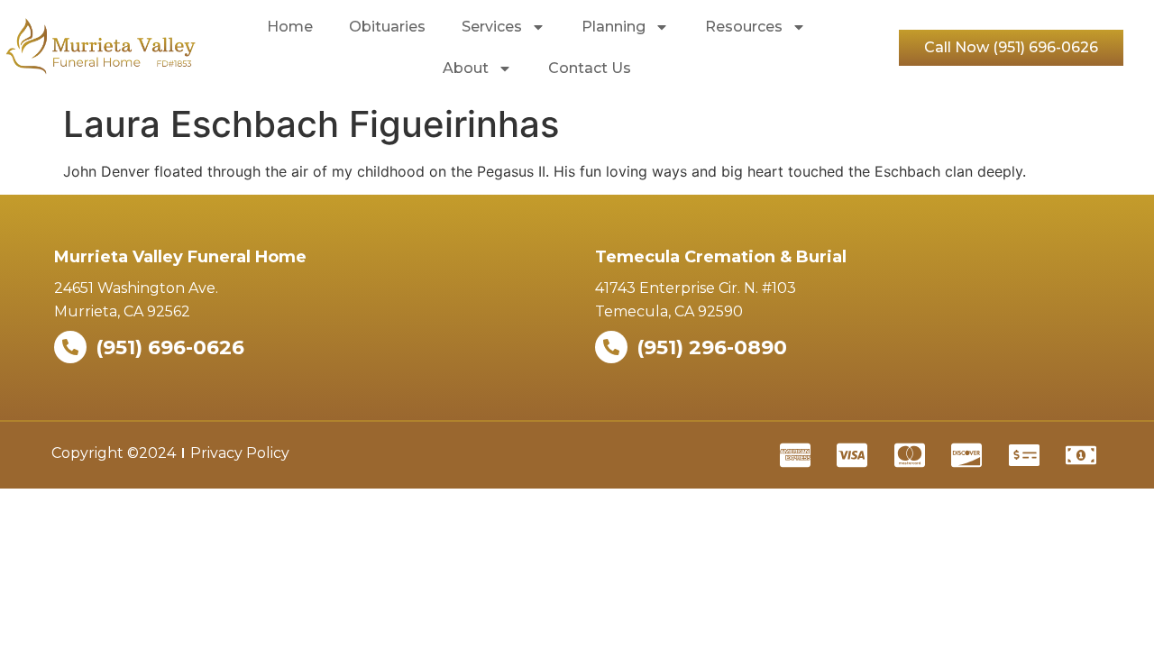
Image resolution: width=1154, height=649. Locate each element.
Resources (744, 26)
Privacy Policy (239, 453)
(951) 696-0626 (170, 347)
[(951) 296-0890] (611, 347)
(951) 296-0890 (712, 347)
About (466, 68)
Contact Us (589, 68)
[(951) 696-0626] (70, 347)
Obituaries (387, 26)
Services (492, 26)
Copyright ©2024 (113, 453)
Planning (614, 26)
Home (290, 26)
